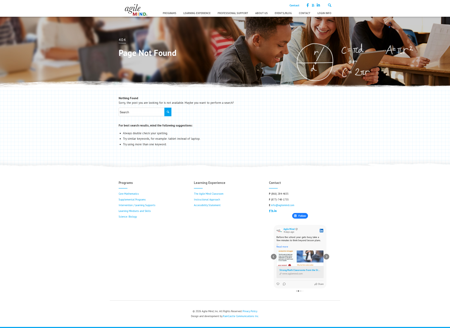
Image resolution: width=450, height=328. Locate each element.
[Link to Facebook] (308, 5)
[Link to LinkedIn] (318, 5)
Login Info (324, 13)
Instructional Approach (207, 199)
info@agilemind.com (282, 205)
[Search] (329, 6)
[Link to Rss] (312, 5)
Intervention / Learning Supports (137, 205)
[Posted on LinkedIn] (321, 230)
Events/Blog (283, 13)
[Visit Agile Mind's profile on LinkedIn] (279, 230)
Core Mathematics (129, 193)
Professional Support (233, 13)
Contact (294, 5)
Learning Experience (197, 13)
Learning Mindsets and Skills (135, 211)
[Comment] (283, 284)
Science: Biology (128, 216)
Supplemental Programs (132, 199)
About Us (261, 13)
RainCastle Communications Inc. (241, 316)
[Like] (278, 284)
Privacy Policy (250, 311)
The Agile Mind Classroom (208, 193)
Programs (169, 13)
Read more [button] (282, 246)
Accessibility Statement (207, 205)
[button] (274, 256)
